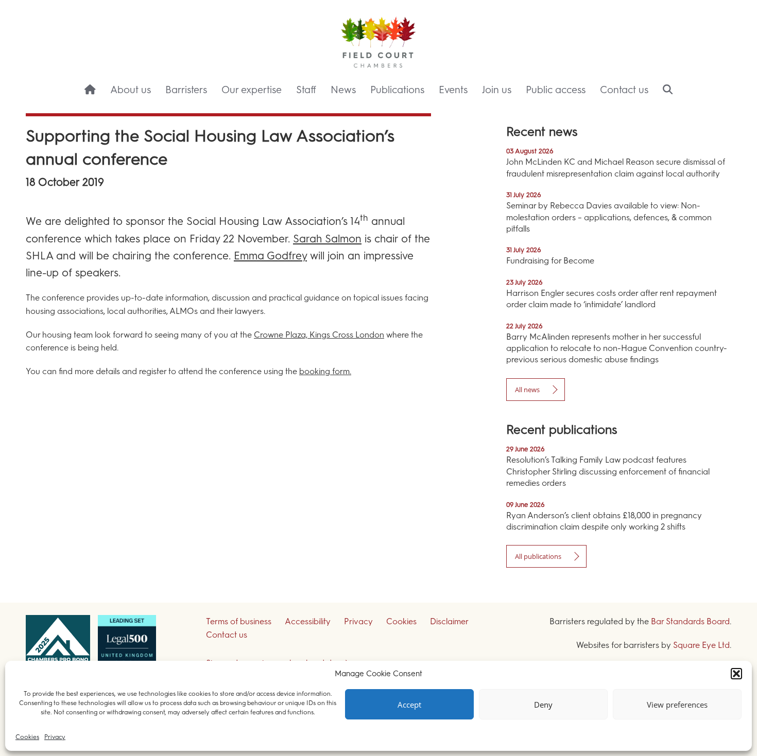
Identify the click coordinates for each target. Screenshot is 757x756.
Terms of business (238, 621)
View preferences (677, 704)
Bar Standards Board (690, 621)
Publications (397, 90)
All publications (538, 556)
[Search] (668, 90)
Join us (496, 90)
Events (453, 90)
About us (130, 90)
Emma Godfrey (270, 255)
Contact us (624, 90)
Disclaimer (449, 621)
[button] (736, 674)
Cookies (27, 737)
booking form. (325, 371)
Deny (543, 704)
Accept (409, 704)
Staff (306, 90)
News (343, 90)
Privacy (54, 737)
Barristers (186, 90)
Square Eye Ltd (701, 645)
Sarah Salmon (327, 238)
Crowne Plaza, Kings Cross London (319, 335)
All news (527, 389)
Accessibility (308, 621)
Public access (556, 90)
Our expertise (251, 90)
